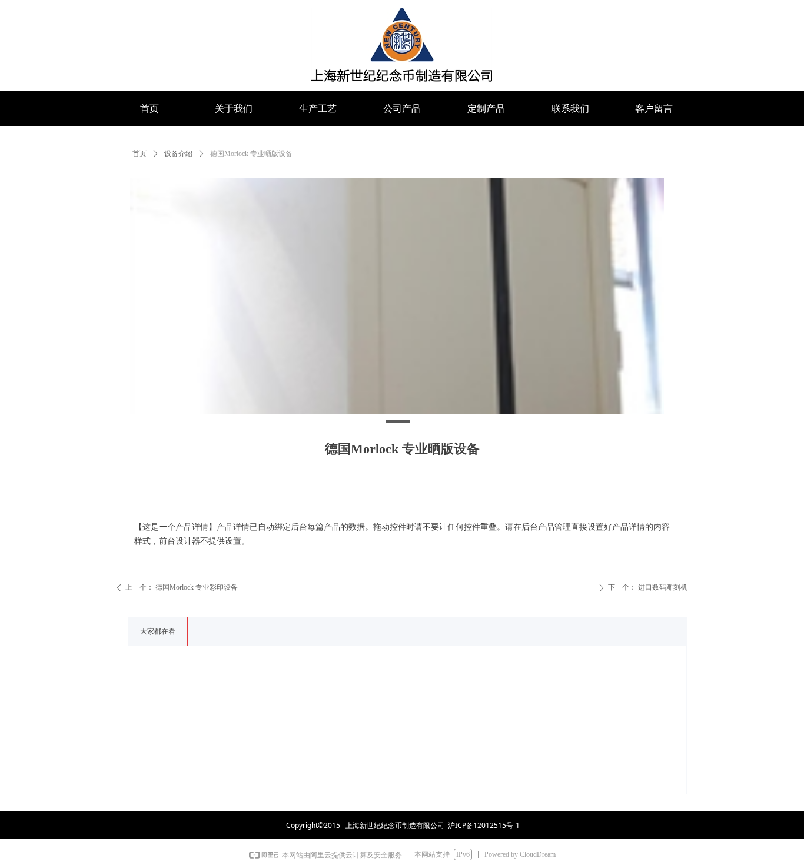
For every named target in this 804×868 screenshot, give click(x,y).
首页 (139, 153)
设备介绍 (178, 153)
